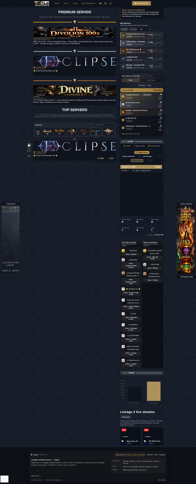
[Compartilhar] (29, 156)
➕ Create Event (141, 152)
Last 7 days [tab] (151, 80)
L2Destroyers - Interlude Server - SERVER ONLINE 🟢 (136, 42)
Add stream (126, 417)
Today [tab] (131, 80)
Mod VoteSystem (88, 3)
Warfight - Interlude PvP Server (136, 65)
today (151, 76)
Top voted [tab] (133, 29)
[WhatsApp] (110, 3)
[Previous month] (147, 160)
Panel (66, 3)
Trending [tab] (124, 29)
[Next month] (151, 160)
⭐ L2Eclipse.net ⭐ (133, 49)
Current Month (137, 160)
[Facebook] (105, 3)
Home (57, 3)
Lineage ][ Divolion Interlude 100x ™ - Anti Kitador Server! (136, 34)
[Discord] (100, 3)
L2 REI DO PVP (131, 57)
